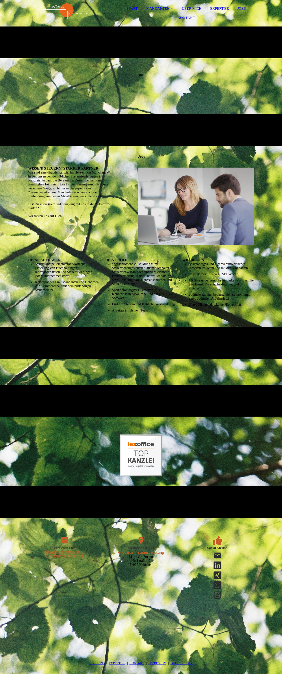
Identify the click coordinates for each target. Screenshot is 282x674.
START (132, 8)
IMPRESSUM (157, 663)
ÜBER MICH (192, 8)
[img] (66, 15)
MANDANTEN (158, 8)
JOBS (241, 8)
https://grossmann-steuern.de (64, 556)
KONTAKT (186, 18)
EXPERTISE (219, 8)
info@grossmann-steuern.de (64, 552)
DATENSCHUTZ (182, 663)
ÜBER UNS (97, 663)
